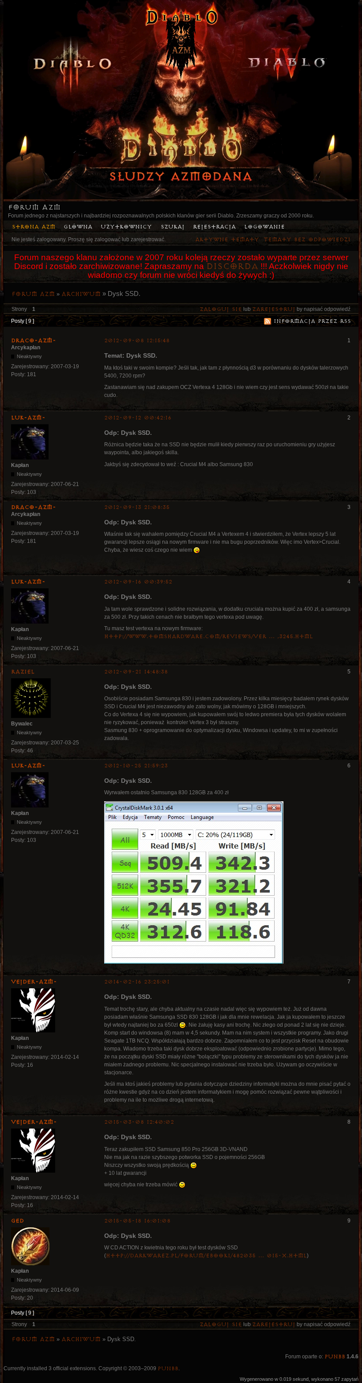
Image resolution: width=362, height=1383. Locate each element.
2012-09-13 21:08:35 (137, 507)
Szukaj (173, 227)
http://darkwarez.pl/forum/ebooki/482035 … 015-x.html (206, 1255)
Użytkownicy (126, 227)
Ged (17, 1220)
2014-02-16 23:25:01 (137, 982)
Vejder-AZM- (34, 981)
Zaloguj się (221, 309)
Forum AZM (34, 207)
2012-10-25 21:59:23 (136, 766)
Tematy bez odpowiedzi (307, 239)
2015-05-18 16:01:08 (137, 1221)
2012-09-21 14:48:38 (136, 672)
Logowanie (264, 227)
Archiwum (81, 294)
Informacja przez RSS (312, 321)
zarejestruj (273, 309)
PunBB (334, 1356)
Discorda (232, 266)
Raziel (22, 671)
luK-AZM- (28, 417)
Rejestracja (214, 227)
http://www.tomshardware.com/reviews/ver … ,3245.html (208, 636)
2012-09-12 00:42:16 (137, 418)
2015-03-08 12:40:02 (139, 1122)
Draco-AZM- (33, 340)
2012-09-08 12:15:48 (137, 340)
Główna (78, 227)
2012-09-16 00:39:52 (138, 582)
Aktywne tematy (227, 239)
